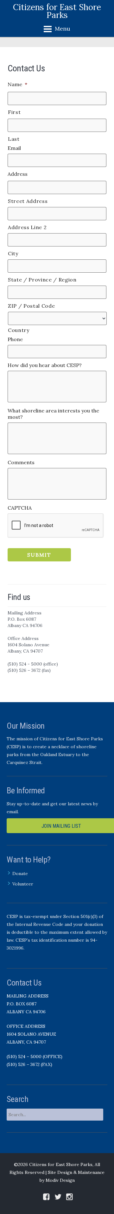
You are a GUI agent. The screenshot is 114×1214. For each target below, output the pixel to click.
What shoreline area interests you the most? (53, 413)
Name (17, 84)
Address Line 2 (27, 227)
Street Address (28, 201)
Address (18, 174)
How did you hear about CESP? (45, 365)
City (13, 253)
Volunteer (22, 884)
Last (14, 139)
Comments (21, 462)
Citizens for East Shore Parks (57, 11)
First (14, 112)
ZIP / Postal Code (31, 306)
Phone (15, 339)
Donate (20, 873)
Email (14, 148)
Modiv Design (60, 1180)
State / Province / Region (42, 279)
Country (18, 330)
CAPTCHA (20, 508)
